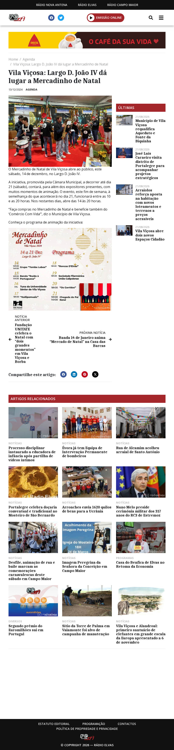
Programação (93, 724)
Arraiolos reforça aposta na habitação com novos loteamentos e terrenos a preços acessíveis (148, 204)
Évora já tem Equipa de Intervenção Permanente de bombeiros (84, 452)
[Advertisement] (141, 78)
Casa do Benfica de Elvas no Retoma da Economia (140, 564)
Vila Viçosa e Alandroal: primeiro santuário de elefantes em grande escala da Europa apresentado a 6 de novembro (141, 634)
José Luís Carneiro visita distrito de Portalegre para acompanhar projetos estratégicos (149, 165)
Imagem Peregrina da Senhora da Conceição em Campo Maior (84, 566)
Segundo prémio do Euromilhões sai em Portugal (25, 630)
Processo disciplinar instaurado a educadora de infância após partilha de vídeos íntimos (32, 454)
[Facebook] (51, 17)
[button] (91, 18)
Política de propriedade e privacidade (87, 729)
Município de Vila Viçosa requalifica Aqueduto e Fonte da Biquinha (150, 131)
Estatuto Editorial (54, 724)
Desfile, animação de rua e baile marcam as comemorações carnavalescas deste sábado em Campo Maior (31, 570)
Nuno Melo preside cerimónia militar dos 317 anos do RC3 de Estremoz (138, 511)
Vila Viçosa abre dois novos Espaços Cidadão (149, 235)
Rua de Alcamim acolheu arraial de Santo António (138, 450)
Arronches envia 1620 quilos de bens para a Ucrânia (86, 509)
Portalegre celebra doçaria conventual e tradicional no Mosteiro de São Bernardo (32, 511)
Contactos (127, 724)
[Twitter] (61, 17)
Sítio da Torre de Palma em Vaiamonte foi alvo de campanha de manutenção (86, 630)
